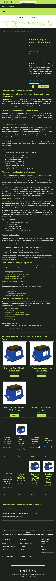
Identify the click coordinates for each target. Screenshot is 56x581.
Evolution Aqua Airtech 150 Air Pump (21, 441)
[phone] (16, 2)
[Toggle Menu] (4, 11)
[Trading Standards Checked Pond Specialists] (50, 21)
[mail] (12, 2)
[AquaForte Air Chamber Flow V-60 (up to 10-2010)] (7, 466)
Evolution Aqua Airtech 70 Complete (14, 329)
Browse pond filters (10, 289)
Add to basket (43, 86)
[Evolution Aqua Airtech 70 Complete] (21, 466)
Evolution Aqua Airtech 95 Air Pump (35, 477)
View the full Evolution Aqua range (14, 271)
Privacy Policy (22, 576)
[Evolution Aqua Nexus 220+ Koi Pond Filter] (41, 382)
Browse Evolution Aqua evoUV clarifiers (15, 293)
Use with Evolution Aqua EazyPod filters (15, 278)
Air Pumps (11, 31)
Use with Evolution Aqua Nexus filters (15, 276)
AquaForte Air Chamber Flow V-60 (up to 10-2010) (7, 478)
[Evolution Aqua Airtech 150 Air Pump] (21, 429)
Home (3, 31)
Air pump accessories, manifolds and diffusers (17, 274)
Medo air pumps (9, 318)
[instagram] (6, 2)
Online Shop (6, 539)
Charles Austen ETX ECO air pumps (14, 312)
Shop (7, 31)
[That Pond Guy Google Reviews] (32, 22)
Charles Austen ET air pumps (12, 310)
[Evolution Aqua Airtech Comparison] (14, 51)
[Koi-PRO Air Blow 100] (48, 429)
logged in (11, 516)
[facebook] (3, 2)
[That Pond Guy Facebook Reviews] (41, 22)
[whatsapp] (9, 2)
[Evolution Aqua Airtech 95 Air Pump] (34, 466)
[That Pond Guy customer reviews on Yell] (23, 22)
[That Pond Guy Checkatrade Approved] (6, 21)
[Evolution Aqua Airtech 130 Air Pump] (48, 466)
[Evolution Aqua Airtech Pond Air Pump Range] (14, 342)
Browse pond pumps (10, 291)
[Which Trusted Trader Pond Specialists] (15, 21)
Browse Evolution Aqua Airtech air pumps (16, 273)
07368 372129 (44, 549)
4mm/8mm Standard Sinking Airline (34, 440)
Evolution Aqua (44, 54)
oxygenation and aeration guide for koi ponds (17, 295)
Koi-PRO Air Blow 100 (48, 440)
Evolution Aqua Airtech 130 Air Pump (48, 478)
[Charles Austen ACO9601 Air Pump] (7, 429)
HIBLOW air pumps (10, 316)
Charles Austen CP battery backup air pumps (17, 314)
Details (10, 455)
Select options (32, 456)
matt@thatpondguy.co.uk (47, 552)
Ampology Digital (33, 576)
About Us (23, 539)
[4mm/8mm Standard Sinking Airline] (34, 429)
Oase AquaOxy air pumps (11, 308)
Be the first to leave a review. (34, 83)
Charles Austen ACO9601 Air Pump (7, 440)
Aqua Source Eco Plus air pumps (13, 319)
